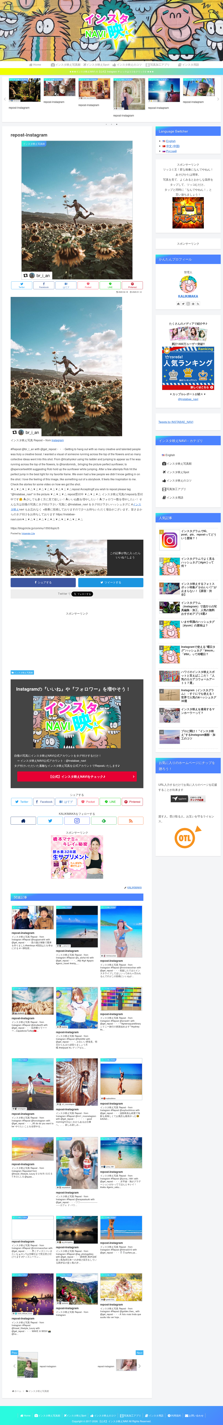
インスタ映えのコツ (179, 480)
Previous (4, 99)
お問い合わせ (196, 1415)
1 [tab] (106, 124)
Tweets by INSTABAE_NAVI (175, 422)
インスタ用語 (175, 497)
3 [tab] (116, 124)
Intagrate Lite (28, 533)
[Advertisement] (77, 640)
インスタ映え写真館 (23, 672)
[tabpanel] (25, 99)
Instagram (58, 440)
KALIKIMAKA (188, 296)
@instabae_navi (188, 399)
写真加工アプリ (176, 489)
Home (27, 1415)
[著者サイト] (23, 821)
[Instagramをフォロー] (77, 821)
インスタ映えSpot (178, 472)
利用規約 (176, 1415)
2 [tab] (111, 124)
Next (218, 99)
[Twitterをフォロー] (50, 821)
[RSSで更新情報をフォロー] (130, 821)
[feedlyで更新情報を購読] (104, 821)
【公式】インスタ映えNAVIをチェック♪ (77, 776)
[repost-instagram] (66, 435)
